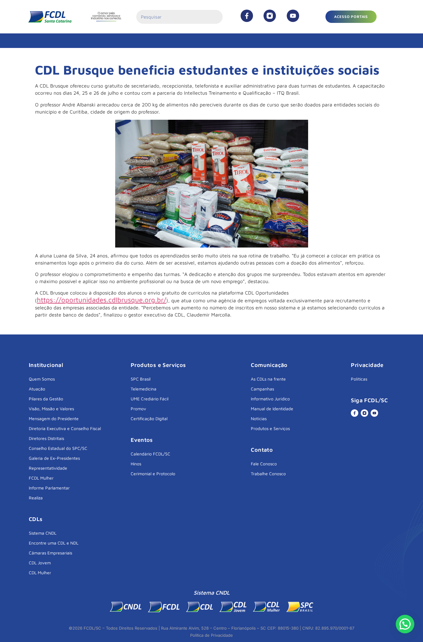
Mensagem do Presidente (54, 418)
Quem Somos (42, 378)
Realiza (36, 497)
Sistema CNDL (42, 533)
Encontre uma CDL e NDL (53, 542)
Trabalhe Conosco (268, 473)
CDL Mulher (40, 572)
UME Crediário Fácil (149, 398)
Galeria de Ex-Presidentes (54, 458)
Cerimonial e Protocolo (153, 473)
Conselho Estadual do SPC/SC (58, 448)
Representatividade (48, 468)
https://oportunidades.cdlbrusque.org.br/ (101, 300)
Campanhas (262, 388)
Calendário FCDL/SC (150, 453)
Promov (138, 408)
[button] (351, 17)
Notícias (259, 418)
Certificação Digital (149, 418)
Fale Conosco (264, 463)
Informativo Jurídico (270, 398)
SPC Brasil (140, 378)
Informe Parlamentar (49, 487)
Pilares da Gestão (46, 398)
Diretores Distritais (46, 438)
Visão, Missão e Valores (51, 408)
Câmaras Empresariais (50, 552)
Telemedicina (143, 388)
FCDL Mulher (41, 477)
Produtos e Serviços (270, 428)
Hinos (136, 463)
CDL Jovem (40, 562)
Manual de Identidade (272, 408)
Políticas (359, 378)
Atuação (37, 388)
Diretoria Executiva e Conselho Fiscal (65, 428)
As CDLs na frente (268, 378)
